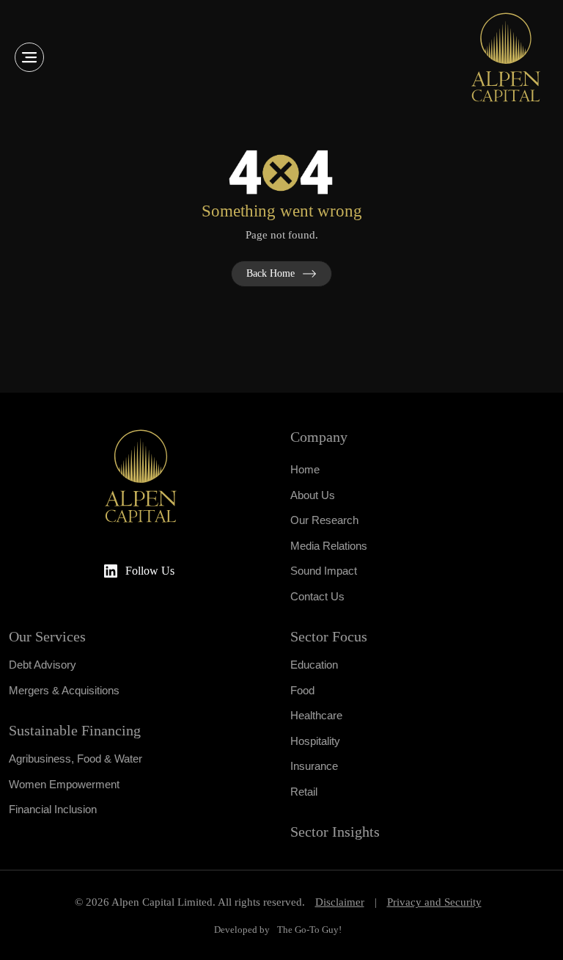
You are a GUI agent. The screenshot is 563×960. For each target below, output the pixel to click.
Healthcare (316, 715)
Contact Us (317, 596)
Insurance (314, 766)
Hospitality (315, 741)
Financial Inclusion (53, 809)
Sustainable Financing (75, 730)
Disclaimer (339, 902)
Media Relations (328, 545)
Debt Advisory (42, 664)
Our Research (324, 520)
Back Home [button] (270, 273)
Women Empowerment (64, 784)
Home (305, 469)
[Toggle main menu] (29, 57)
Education (314, 664)
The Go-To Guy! (309, 929)
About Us (312, 495)
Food (302, 690)
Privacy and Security (434, 902)
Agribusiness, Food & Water (75, 758)
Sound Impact (323, 570)
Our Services (47, 636)
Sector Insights (335, 831)
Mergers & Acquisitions (64, 690)
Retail (303, 791)
